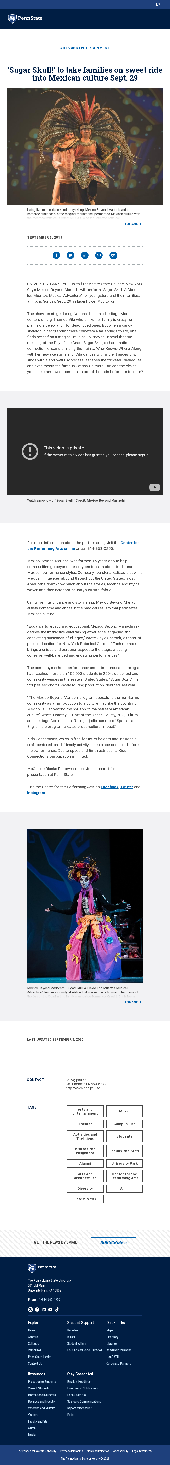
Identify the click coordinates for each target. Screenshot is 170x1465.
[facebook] (56, 256)
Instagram (36, 792)
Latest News (85, 1199)
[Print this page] (113, 255)
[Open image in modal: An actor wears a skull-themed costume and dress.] (85, 906)
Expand (131, 224)
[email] (99, 256)
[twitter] (70, 256)
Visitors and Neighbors (85, 1151)
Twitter (126, 787)
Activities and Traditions (85, 1136)
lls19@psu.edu (77, 1080)
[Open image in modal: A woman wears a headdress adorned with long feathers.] (85, 146)
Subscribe (111, 1242)
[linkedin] (85, 256)
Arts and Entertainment (84, 48)
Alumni (85, 1163)
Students (124, 1136)
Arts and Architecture (85, 1176)
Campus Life (125, 1124)
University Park (124, 1163)
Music (124, 1111)
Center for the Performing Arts (124, 1176)
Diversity (85, 1188)
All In (124, 1188)
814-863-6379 (95, 1084)
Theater (85, 1124)
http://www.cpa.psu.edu (84, 1088)
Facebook (109, 787)
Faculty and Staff (124, 1151)
